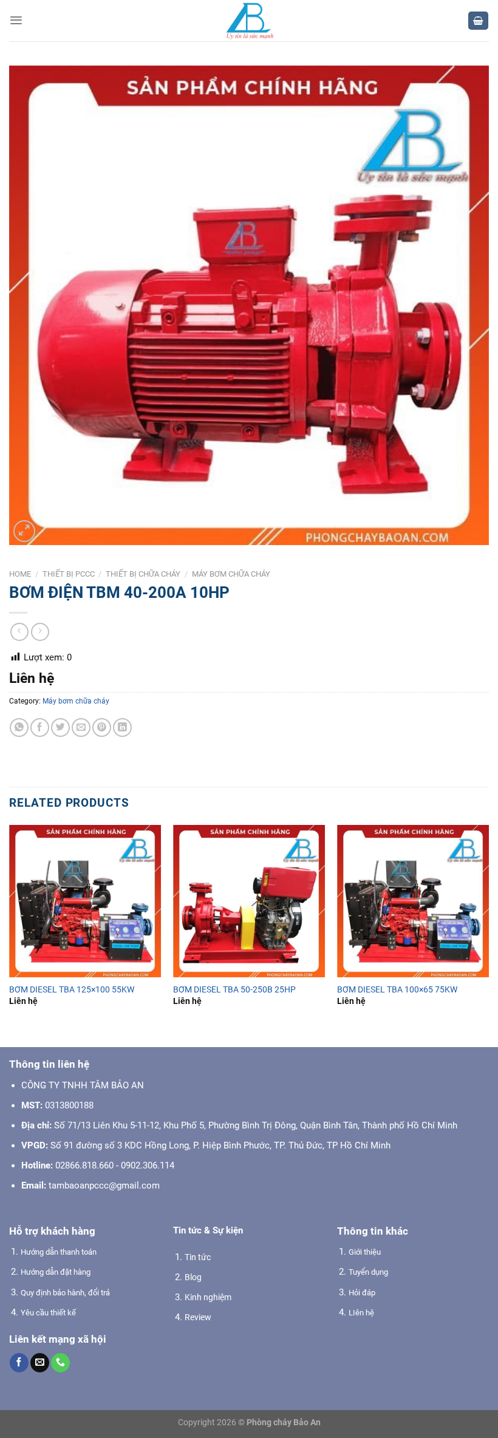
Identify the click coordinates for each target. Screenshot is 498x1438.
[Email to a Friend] (81, 727)
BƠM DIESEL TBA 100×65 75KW (397, 989)
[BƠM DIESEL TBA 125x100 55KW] (85, 901)
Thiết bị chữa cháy (143, 573)
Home (20, 573)
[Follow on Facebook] (19, 1362)
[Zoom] (24, 531)
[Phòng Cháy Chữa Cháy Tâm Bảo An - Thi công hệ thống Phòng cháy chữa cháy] (249, 20)
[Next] (488, 926)
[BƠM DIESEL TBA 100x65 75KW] (413, 901)
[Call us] (60, 1362)
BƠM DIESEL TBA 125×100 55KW (71, 989)
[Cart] (478, 21)
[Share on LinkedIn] (122, 727)
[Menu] (16, 20)
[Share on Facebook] (39, 727)
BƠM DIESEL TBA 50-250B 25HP (234, 989)
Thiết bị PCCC (69, 573)
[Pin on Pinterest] (101, 727)
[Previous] (10, 926)
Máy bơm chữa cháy (231, 573)
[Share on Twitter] (60, 727)
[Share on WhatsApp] (19, 727)
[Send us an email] (39, 1362)
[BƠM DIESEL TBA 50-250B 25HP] (249, 901)
